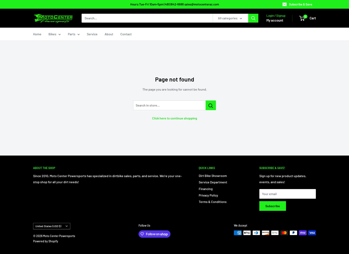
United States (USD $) (48, 226)
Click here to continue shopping (174, 118)
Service (92, 34)
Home (37, 34)
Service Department (213, 182)
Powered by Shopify (45, 241)
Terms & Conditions (213, 202)
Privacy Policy (208, 195)
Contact (126, 34)
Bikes (52, 34)
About (109, 34)
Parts (71, 34)
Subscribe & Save (300, 4)
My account (274, 20)
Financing (206, 189)
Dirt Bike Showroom (213, 176)
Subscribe (272, 206)
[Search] (253, 18)
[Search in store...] (211, 105)
